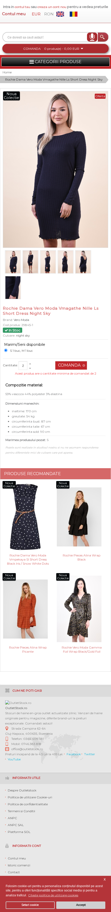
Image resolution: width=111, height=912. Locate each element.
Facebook (74, 754)
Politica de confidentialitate (28, 804)
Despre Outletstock (22, 790)
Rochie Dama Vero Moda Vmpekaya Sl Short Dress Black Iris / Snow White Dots (28, 559)
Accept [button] (81, 905)
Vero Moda (21, 320)
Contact (14, 872)
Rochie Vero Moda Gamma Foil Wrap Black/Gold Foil (82, 649)
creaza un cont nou (52, 7)
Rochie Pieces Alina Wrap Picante (28, 649)
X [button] (105, 879)
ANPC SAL (16, 825)
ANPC (12, 818)
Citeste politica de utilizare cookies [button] (53, 895)
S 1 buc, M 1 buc (21, 350)
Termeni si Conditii (21, 811)
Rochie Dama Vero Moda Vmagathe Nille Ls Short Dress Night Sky (54, 79)
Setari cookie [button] (30, 905)
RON (49, 14)
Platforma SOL (19, 832)
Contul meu (14, 14)
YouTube (14, 759)
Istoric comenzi (19, 865)
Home (7, 72)
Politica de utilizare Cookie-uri (30, 797)
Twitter (89, 754)
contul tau (22, 7)
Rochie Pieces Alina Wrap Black (81, 557)
